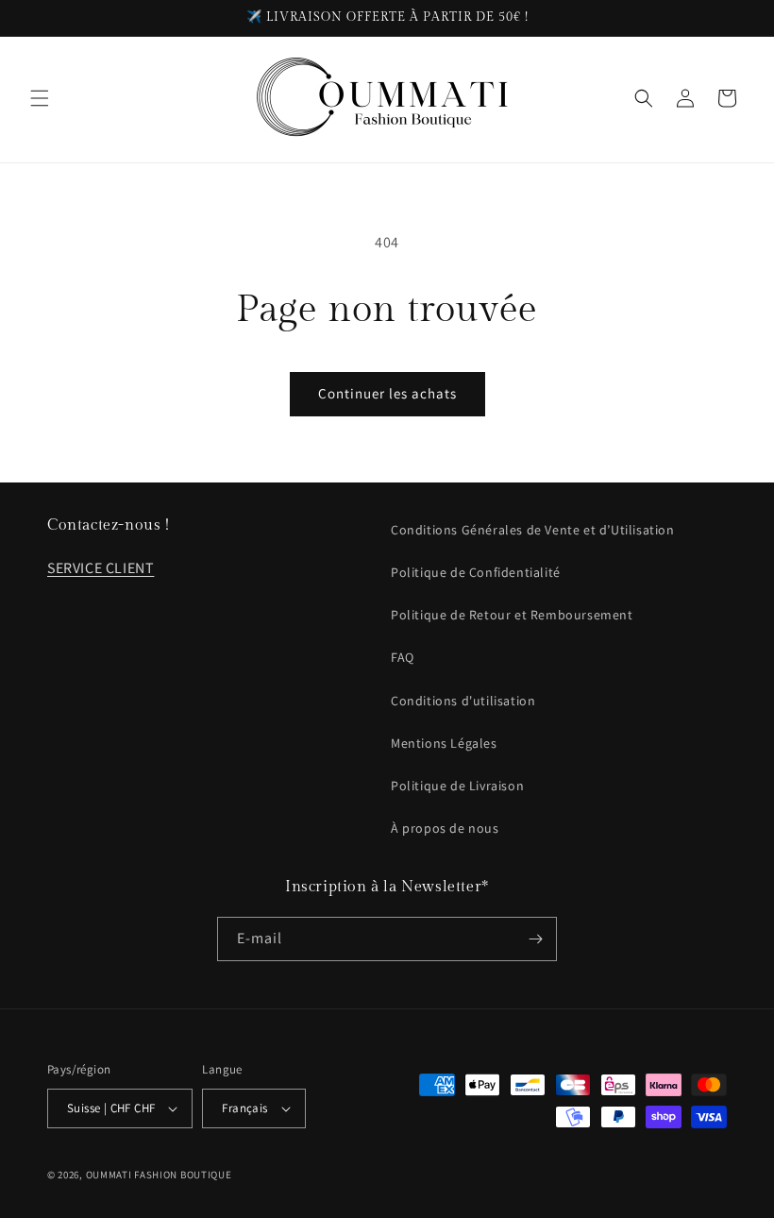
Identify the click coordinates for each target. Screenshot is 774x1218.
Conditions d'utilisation (463, 700)
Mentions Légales (444, 743)
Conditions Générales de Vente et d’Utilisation (533, 529)
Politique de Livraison (457, 785)
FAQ (402, 657)
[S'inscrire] (535, 939)
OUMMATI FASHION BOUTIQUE (159, 1174)
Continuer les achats (387, 393)
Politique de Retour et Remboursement (512, 614)
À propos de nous (445, 828)
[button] (39, 98)
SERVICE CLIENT (100, 568)
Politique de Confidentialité (476, 572)
